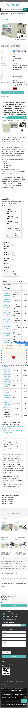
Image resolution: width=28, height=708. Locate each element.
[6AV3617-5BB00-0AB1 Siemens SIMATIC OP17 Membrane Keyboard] (7, 545)
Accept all (24, 701)
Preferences (19, 704)
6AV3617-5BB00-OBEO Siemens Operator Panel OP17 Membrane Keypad (20, 536)
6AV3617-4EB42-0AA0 (7, 300)
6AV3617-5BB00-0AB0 (7, 375)
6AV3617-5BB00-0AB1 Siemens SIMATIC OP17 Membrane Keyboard (6, 553)
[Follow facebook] (4, 1)
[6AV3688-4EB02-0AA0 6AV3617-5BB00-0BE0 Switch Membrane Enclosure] (7, 527)
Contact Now (12, 92)
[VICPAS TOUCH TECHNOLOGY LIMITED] (14, 5)
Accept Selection (15, 701)
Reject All (7, 701)
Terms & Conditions (20, 602)
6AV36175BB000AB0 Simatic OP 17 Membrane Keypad (13, 566)
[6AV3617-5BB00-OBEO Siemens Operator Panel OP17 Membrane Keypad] (20, 527)
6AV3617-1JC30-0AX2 (7, 320)
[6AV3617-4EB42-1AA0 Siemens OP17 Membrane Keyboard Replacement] (20, 545)
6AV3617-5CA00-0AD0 (7, 403)
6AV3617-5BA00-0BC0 (7, 370)
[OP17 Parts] (15, 88)
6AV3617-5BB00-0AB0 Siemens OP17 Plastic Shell (12, 568)
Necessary (6, 704)
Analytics (13, 704)
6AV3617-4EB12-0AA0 (7, 294)
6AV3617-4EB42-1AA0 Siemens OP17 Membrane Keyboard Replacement (20, 553)
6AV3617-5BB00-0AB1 (7, 380)
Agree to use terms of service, (13, 602)
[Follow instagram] (9, 1)
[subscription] (23, 625)
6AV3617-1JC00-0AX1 (7, 334)
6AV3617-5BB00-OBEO (7, 397)
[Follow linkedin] (7, 1)
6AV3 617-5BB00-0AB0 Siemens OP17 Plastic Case (12, 563)
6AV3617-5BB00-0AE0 (7, 408)
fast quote (16, 484)
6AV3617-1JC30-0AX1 (7, 327)
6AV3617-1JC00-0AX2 (7, 306)
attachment (5, 599)
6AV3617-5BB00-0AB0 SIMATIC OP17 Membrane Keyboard (12, 562)
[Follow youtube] (2, 1)
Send (14, 605)
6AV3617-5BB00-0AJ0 (7, 386)
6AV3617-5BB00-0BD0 (7, 391)
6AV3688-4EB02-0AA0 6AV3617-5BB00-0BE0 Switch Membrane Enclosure (6, 536)
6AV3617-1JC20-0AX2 (7, 313)
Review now (17, 513)
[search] (25, 9)
